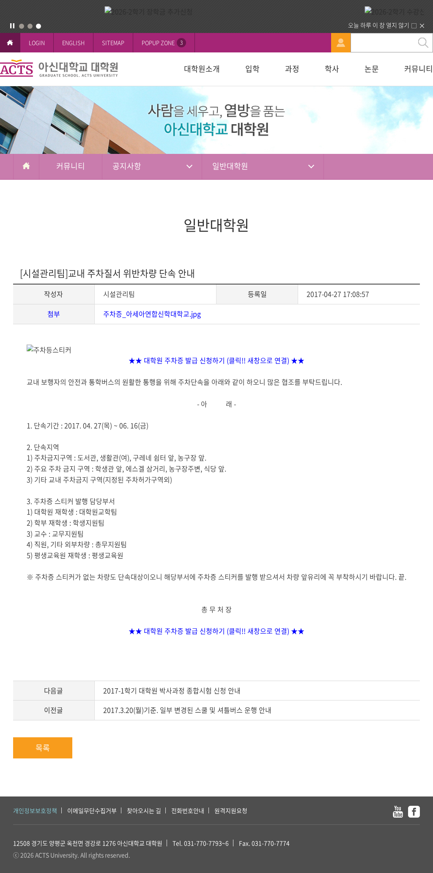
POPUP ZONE (162, 42)
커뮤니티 (418, 68)
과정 (292, 68)
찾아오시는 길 (144, 810)
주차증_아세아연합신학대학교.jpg (152, 314)
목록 (43, 747)
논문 (371, 68)
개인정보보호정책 (35, 810)
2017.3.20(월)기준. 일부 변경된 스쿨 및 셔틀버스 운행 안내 (187, 710)
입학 (252, 68)
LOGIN (37, 42)
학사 (332, 68)
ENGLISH (73, 42)
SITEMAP (113, 42)
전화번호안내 (187, 810)
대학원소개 (202, 68)
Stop (12, 26)
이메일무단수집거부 (92, 810)
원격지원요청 (230, 810)
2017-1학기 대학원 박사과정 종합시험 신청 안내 (172, 690)
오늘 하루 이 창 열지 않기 (378, 25)
